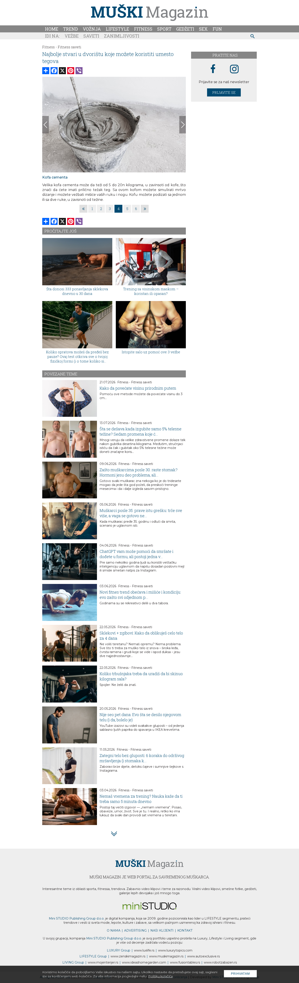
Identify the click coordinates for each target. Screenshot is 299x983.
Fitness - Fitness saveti (134, 382)
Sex (203, 29)
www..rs (144, 950)
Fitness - (49, 47)
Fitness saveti (69, 47)
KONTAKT (184, 930)
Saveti (91, 36)
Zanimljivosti (121, 36)
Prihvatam (240, 973)
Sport (164, 29)
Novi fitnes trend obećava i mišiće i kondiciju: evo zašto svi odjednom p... (140, 594)
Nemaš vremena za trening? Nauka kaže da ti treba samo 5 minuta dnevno (141, 799)
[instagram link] (234, 69)
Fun (217, 29)
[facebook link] (213, 69)
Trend (70, 29)
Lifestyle (117, 29)
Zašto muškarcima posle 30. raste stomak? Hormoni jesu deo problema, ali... (139, 472)
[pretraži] (252, 36)
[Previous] (45, 124)
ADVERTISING (135, 930)
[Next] (182, 124)
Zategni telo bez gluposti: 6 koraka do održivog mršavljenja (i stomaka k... (142, 758)
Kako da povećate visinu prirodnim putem (138, 388)
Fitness (143, 29)
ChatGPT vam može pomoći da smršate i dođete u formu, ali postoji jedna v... (136, 554)
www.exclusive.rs (203, 956)
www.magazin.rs (128, 956)
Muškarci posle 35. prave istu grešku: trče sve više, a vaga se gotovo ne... (141, 513)
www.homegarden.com (144, 962)
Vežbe (72, 36)
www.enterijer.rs (103, 962)
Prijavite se (224, 92)
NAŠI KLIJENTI (162, 930)
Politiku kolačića (160, 976)
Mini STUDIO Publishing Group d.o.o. (76, 918)
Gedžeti (185, 29)
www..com (175, 950)
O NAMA (113, 930)
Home (51, 29)
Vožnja (92, 29)
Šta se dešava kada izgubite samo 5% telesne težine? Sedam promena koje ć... (140, 431)
